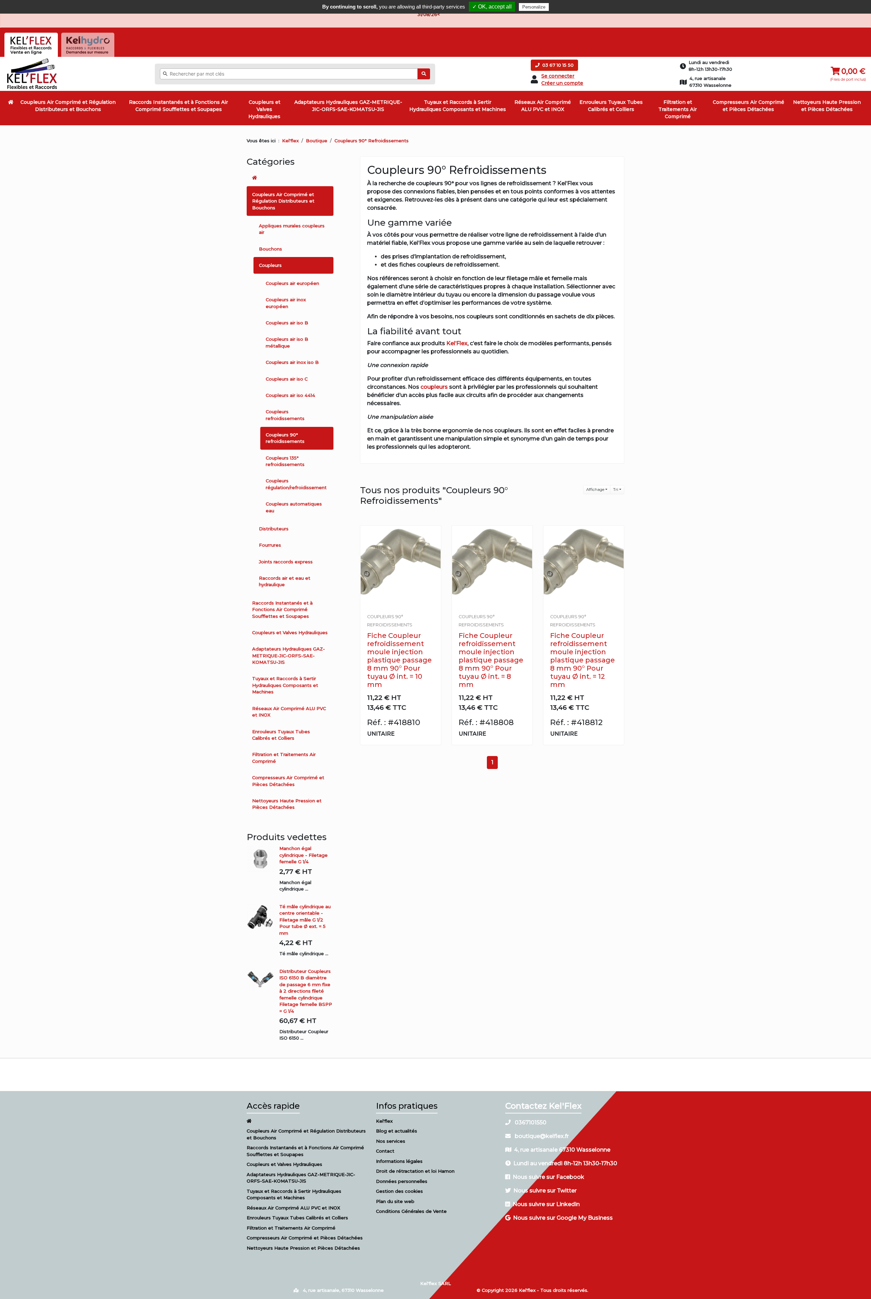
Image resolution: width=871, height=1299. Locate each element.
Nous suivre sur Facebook (548, 1177)
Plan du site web (395, 1201)
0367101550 (529, 1122)
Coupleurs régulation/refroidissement (296, 484)
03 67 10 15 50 (557, 65)
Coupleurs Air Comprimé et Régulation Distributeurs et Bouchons (68, 105)
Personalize (533, 7)
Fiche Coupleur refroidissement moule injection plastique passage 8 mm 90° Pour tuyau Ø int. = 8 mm (491, 660)
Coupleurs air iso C (287, 379)
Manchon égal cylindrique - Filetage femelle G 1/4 (303, 855)
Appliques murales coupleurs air (292, 229)
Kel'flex (290, 140)
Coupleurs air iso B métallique (287, 342)
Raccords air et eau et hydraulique (284, 581)
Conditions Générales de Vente (411, 1211)
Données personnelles (401, 1181)
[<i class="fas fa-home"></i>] (10, 102)
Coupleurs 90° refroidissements (285, 438)
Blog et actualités (396, 1131)
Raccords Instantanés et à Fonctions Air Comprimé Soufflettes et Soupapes (178, 105)
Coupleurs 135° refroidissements (285, 461)
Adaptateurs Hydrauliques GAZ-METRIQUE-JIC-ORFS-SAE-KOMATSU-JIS (348, 105)
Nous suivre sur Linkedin (546, 1204)
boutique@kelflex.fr (541, 1136)
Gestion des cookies (399, 1191)
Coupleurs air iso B (287, 322)
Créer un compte (562, 83)
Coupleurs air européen (292, 283)
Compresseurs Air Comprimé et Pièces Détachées (748, 105)
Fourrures (270, 545)
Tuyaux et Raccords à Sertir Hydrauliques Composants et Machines (457, 105)
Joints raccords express (286, 561)
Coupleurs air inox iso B (292, 362)
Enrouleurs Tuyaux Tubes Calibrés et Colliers (611, 105)
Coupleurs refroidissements (285, 415)
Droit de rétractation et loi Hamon (415, 1171)
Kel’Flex (456, 343)
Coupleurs (270, 265)
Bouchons (270, 249)
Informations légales (399, 1161)
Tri (615, 489)
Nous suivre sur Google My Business (563, 1218)
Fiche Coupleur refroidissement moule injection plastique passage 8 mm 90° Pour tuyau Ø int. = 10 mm (399, 660)
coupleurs (434, 387)
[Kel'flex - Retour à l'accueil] (32, 60)
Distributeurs (274, 528)
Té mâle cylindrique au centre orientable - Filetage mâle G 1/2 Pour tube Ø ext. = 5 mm (305, 920)
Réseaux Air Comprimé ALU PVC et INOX (542, 105)
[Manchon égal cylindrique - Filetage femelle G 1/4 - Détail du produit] (263, 858)
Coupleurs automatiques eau (294, 507)
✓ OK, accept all (492, 7)
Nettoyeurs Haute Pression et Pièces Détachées (827, 105)
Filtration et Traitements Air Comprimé (677, 109)
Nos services (390, 1141)
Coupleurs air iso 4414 (290, 395)
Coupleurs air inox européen (286, 303)
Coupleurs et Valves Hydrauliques (264, 109)
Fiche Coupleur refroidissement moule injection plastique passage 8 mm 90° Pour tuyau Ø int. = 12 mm (582, 660)
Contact (385, 1151)
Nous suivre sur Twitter (545, 1190)
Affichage (595, 489)
